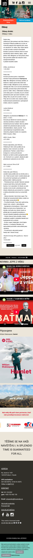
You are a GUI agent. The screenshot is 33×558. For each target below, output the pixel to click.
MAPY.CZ (11, 484)
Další (23, 245)
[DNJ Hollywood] (16, 397)
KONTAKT (5, 488)
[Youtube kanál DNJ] (20, 3)
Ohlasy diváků (7, 31)
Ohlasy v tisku (7, 34)
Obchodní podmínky (8, 503)
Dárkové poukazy (24, 20)
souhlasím (20, 552)
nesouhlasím (6, 555)
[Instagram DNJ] (23, 3)
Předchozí (10, 245)
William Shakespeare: (9, 334)
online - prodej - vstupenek (16, 257)
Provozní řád (5, 506)
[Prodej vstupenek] (13, 3)
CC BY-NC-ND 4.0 (7, 523)
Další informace (15, 555)
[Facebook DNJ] (16, 3)
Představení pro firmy (8, 21)
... (20, 245)
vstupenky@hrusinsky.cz (14, 499)
